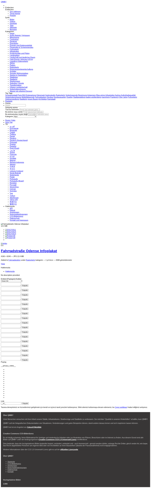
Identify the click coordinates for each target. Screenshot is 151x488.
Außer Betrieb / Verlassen (20, 35)
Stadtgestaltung (79, 97)
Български (14, 128)
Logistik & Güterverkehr (19, 61)
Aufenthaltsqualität (128, 95)
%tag (3, 264)
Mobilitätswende (28, 97)
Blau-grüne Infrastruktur (105, 95)
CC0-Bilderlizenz (16, 216)
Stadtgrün (13, 79)
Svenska (13, 191)
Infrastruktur (14, 51)
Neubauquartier (60, 97)
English (13, 144)
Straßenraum (15, 81)
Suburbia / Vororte (17, 83)
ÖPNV (12, 63)
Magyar (13, 160)
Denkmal (13, 41)
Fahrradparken (41, 97)
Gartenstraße (50, 95)
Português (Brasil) (17, 181)
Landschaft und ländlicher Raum (22, 57)
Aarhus (118, 95)
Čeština (13, 134)
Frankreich (114, 97)
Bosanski (13, 130)
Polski (12, 177)
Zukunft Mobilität (34, 427)
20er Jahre (123, 97)
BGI (23, 95)
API (11, 208)
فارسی (12, 150)
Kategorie (9, 116)
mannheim (106, 97)
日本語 (12, 166)
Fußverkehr (14, 49)
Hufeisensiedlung (12, 99)
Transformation (15, 85)
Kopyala (25, 285)
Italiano (12, 164)
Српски (13, 189)
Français (13, 154)
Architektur (42, 99)
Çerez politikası (121, 407)
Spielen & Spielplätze (18, 75)
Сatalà (12, 132)
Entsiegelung (31, 95)
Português (14, 179)
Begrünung (82, 95)
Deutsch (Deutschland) (19, 140)
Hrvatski (13, 158)
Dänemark (41, 95)
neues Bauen (33, 99)
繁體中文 (13, 204)
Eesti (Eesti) (14, 148)
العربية (12, 126)
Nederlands (14, 175)
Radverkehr (14, 67)
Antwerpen (91, 95)
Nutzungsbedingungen (19, 214)
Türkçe (12, 196)
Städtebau (14, 77)
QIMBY (4, 2)
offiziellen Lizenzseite (69, 449)
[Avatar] (4, 244)
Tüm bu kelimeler (12, 110)
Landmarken (15, 55)
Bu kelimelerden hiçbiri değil (16, 114)
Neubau (50, 97)
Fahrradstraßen (14, 260)
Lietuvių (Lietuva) (16, 171)
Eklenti (12, 210)
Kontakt (10, 472)
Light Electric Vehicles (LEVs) (21, 59)
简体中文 (13, 202)
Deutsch (13, 138)
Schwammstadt (11, 95)
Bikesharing (14, 37)
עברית (12, 156)
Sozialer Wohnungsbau (19, 73)
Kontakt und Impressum (19, 220)
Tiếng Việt (14, 200)
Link (2, 401)
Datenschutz (15, 218)
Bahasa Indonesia (17, 162)
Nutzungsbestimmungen (17, 468)
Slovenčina (14, 187)
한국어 (12, 169)
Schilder (13, 71)
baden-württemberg (93, 97)
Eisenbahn (14, 43)
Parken (12, 65)
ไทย (11, 193)
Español (13, 146)
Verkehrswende (72, 95)
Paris (20, 95)
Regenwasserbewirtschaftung (21, 69)
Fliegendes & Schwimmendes (21, 47)
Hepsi (12, 33)
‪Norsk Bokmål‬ (15, 173)
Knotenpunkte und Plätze (20, 53)
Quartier (69, 97)
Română (13, 183)
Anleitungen (14, 212)
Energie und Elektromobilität (21, 45)
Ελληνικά (13, 142)
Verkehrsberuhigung (18, 89)
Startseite (11, 462)
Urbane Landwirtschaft (18, 87)
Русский (13, 185)
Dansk (12, 136)
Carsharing (14, 39)
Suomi (12, 152)
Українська (14, 198)
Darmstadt (51, 99)
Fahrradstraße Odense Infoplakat (29, 251)
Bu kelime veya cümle (14, 112)
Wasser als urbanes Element (21, 91)
